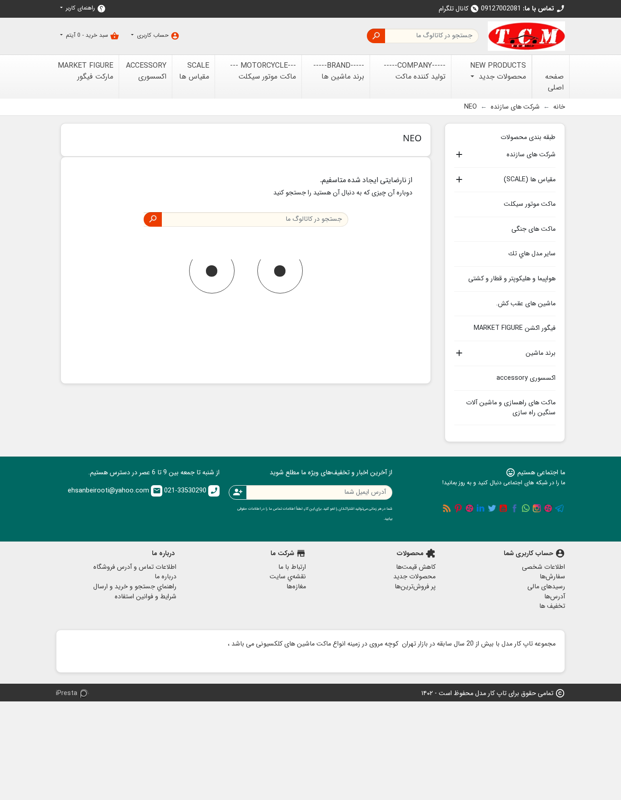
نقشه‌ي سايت (288, 576)
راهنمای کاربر (85, 8)
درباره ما (165, 576)
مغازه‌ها (296, 586)
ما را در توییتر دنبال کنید (492, 508)
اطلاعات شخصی (543, 567)
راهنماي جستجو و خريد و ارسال (134, 586)
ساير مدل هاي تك (532, 253)
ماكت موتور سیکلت (530, 204)
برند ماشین (541, 353)
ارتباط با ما (292, 567)
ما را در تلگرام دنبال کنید (560, 508)
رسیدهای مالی (546, 586)
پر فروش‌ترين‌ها (415, 586)
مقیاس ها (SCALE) (530, 180)
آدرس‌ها (554, 596)
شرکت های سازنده (531, 155)
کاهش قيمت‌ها (416, 567)
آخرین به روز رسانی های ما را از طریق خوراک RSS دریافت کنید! (447, 508)
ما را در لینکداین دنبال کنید (481, 508)
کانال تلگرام (459, 9)
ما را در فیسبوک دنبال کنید (515, 508)
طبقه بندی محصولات (528, 136)
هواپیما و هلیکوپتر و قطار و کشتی (512, 278)
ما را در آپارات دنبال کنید (548, 508)
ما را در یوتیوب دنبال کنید (503, 508)
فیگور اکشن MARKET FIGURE (515, 328)
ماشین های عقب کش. (526, 303)
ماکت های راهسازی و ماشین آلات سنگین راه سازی (511, 408)
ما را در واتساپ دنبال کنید (526, 508)
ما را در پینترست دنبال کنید (458, 508)
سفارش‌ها (552, 576)
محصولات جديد (414, 576)
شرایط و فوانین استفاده (145, 596)
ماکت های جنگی (533, 229)
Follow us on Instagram (537, 508)
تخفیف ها (552, 606)
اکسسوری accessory (526, 378)
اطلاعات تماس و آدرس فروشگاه (134, 567)
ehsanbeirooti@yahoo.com (114, 491)
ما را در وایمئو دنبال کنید (470, 508)
